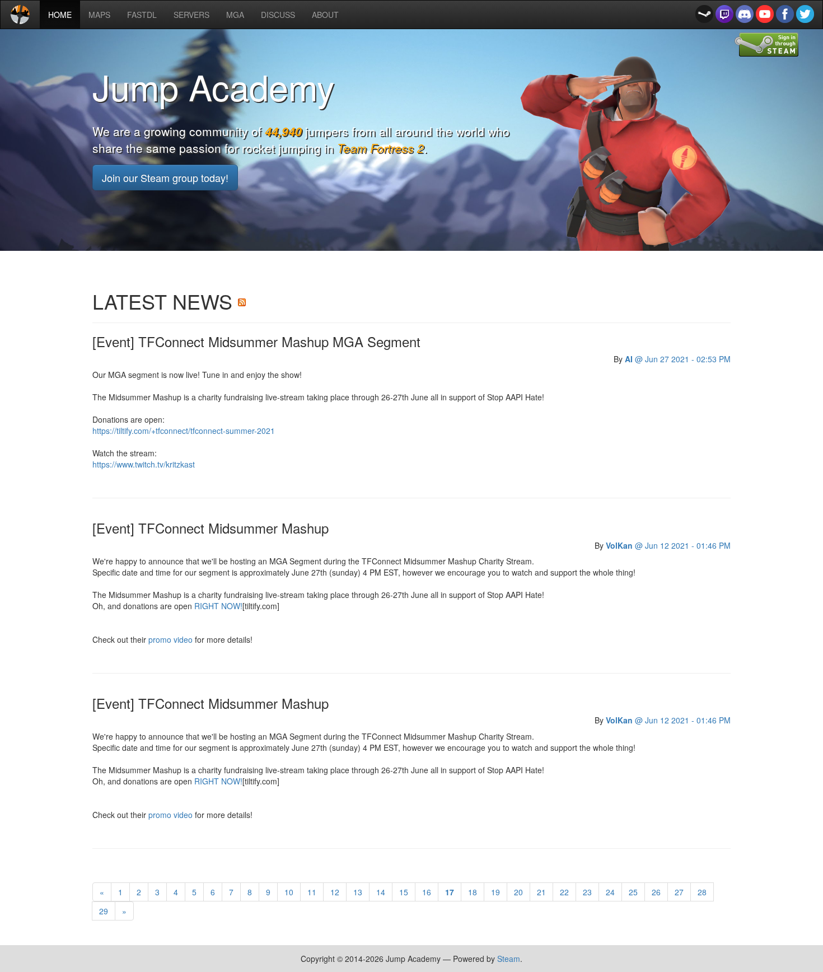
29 (103, 911)
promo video (170, 639)
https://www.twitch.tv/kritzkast (143, 464)
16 (426, 892)
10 (288, 892)
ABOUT (325, 14)
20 (518, 892)
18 (472, 892)
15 (403, 892)
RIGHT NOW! (218, 605)
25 (633, 892)
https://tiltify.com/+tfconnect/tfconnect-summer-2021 (183, 430)
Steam (508, 958)
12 (334, 892)
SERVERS (191, 14)
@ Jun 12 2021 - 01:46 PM (668, 545)
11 (311, 892)
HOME (64, 14)
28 (702, 892)
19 (495, 892)
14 (380, 892)
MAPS (99, 14)
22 (564, 892)
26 (656, 892)
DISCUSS (278, 14)
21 (541, 892)
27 (679, 892)
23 (587, 892)
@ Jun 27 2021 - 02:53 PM (678, 358)
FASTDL (142, 14)
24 (610, 892)
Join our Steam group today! (165, 177)
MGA (235, 14)
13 (357, 892)
